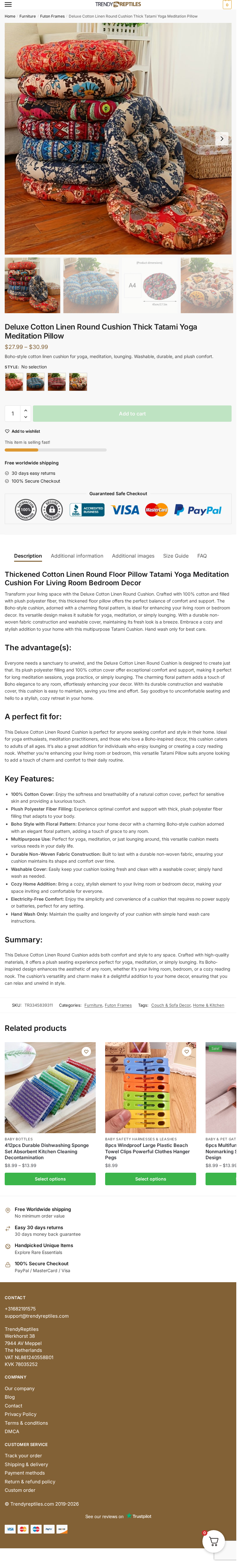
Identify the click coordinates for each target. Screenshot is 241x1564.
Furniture (27, 16)
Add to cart (132, 413)
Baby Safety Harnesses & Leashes (141, 1139)
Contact (13, 1406)
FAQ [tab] (202, 556)
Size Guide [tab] (176, 556)
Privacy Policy (20, 1414)
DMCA (12, 1431)
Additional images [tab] (133, 556)
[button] (221, 138)
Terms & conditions (26, 1423)
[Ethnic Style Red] (56, 381)
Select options (50, 1178)
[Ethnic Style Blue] (35, 381)
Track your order (23, 1456)
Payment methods (25, 1473)
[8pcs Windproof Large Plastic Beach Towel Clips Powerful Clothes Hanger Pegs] (150, 1087)
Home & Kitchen (208, 1005)
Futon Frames (52, 16)
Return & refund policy (30, 1482)
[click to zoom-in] (120, 138)
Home (10, 16)
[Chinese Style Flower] (14, 381)
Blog (10, 1397)
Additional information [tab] (77, 556)
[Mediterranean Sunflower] (78, 381)
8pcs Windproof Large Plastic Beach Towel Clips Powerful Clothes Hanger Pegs (147, 1151)
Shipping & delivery (26, 1464)
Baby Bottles (19, 1139)
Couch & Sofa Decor (170, 1005)
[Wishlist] (86, 1051)
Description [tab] (28, 556)
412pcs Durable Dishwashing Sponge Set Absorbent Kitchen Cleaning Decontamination (47, 1151)
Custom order (20, 1490)
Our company (20, 1388)
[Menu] (14, 4)
